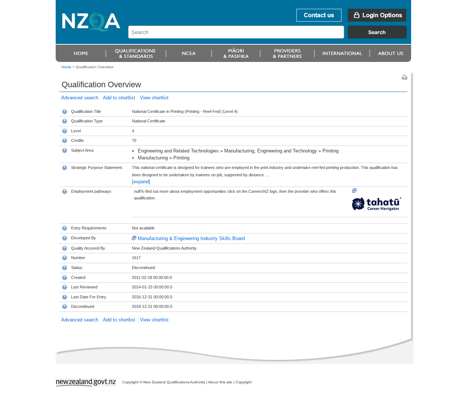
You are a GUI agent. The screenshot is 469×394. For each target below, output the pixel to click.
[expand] (141, 181)
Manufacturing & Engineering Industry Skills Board (191, 238)
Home (66, 67)
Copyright (244, 382)
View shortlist (154, 97)
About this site (220, 382)
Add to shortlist (119, 97)
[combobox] (271, 36)
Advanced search (79, 97)
